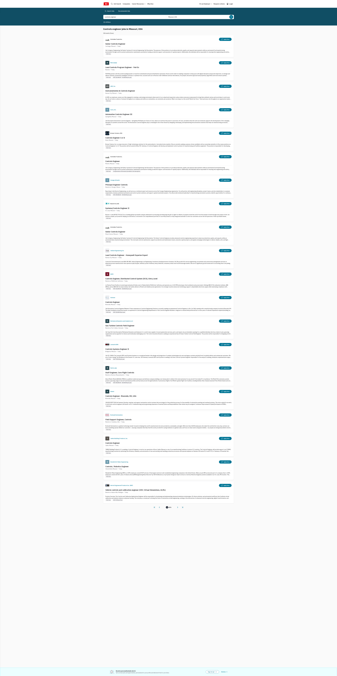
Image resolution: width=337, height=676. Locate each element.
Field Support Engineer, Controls (118, 419)
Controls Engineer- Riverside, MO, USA (120, 396)
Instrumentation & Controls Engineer (120, 91)
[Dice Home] (106, 3)
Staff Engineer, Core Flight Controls (119, 372)
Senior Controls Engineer (115, 44)
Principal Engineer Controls (116, 185)
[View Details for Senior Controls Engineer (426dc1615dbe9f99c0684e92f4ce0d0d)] (168, 46)
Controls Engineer (112, 161)
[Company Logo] (107, 63)
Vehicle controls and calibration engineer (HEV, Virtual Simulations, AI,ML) (135, 490)
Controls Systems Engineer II (117, 349)
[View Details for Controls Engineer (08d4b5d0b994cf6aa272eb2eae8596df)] (168, 304)
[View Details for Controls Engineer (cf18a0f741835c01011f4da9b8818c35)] (168, 445)
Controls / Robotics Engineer (117, 466)
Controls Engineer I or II (115, 138)
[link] (154, 507)
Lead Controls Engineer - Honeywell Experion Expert (126, 255)
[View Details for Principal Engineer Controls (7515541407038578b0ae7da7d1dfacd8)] (168, 187)
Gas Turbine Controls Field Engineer (119, 325)
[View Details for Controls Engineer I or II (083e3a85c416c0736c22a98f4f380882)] (168, 140)
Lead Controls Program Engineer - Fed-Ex (122, 67)
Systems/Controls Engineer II (117, 208)
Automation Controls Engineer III (118, 114)
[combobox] (132, 17)
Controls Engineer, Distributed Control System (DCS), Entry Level (131, 278)
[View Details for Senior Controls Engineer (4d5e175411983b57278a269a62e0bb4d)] (168, 234)
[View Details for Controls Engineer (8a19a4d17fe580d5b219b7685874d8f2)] (168, 164)
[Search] (231, 17)
